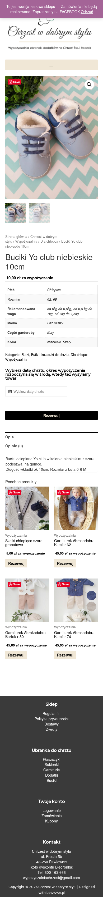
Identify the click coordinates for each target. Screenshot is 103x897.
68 (55, 299)
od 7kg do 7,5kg (67, 313)
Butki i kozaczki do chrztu (50, 354)
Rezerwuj (51, 415)
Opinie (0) (14, 445)
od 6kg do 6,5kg (59, 308)
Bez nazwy (55, 323)
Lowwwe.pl (55, 893)
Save (16, 82)
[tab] (51, 436)
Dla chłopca (49, 241)
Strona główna (16, 236)
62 (49, 299)
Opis (9, 436)
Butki (25, 354)
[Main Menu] (51, 65)
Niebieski (54, 342)
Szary (67, 342)
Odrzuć (87, 11)
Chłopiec (53, 289)
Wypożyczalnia (26, 241)
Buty (50, 332)
